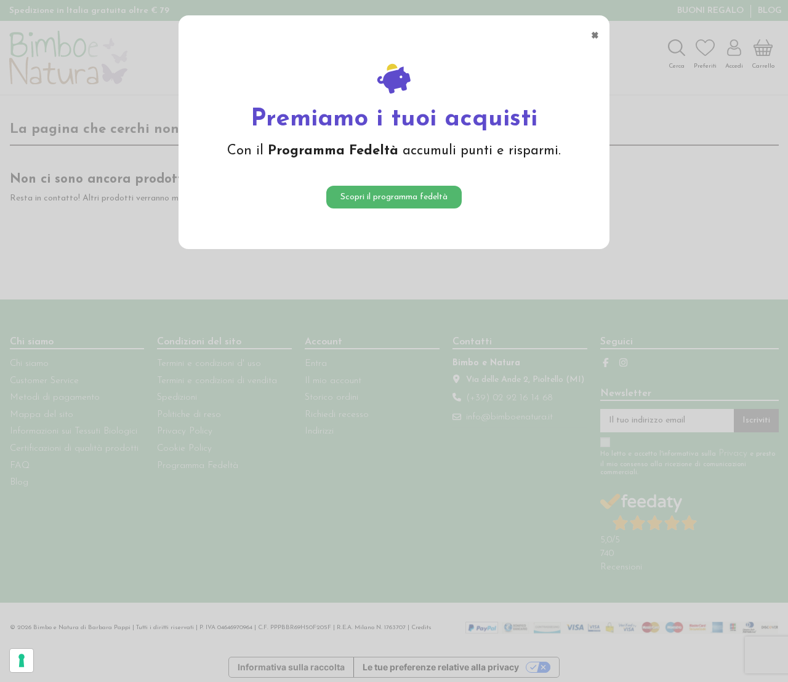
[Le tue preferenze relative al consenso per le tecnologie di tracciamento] (21, 660)
